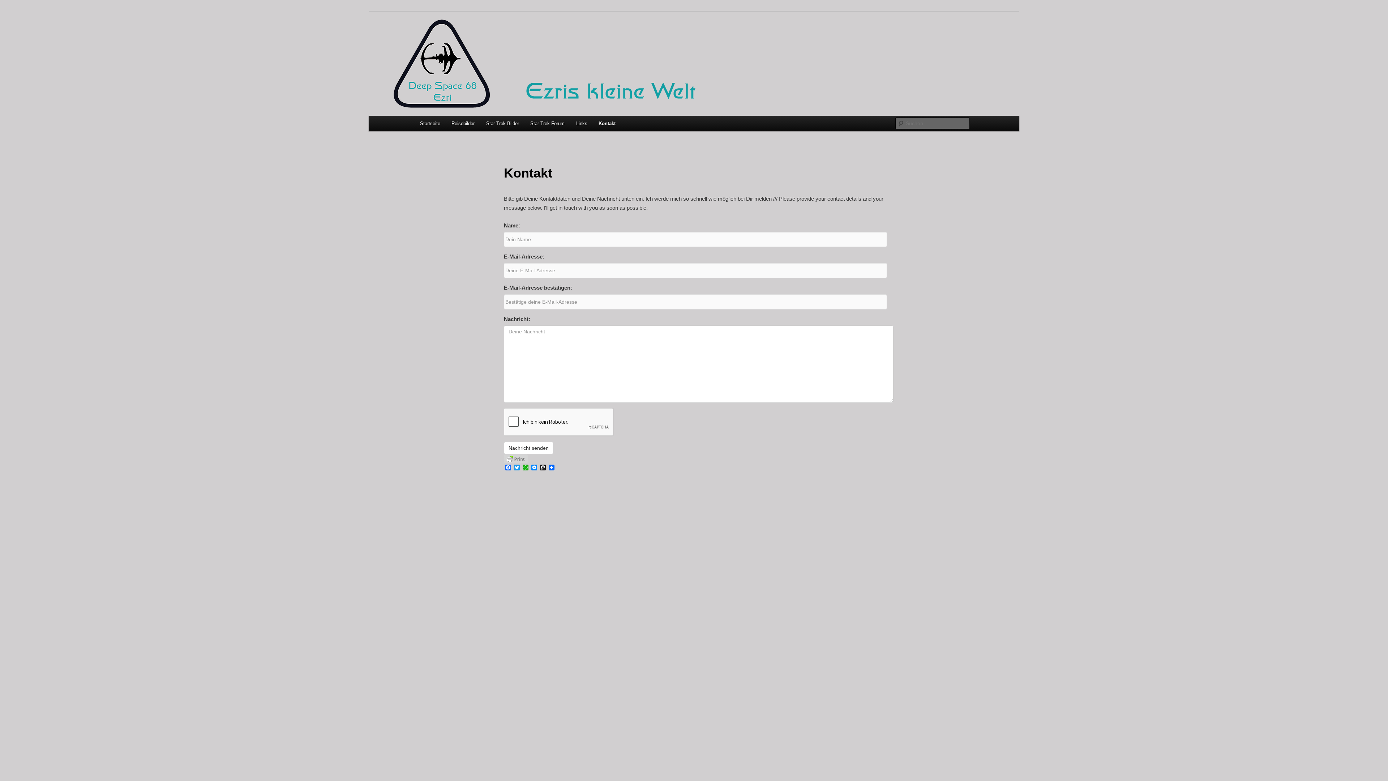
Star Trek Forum (547, 123)
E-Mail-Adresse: (524, 256)
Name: (512, 225)
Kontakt (607, 123)
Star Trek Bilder (502, 123)
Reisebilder (463, 123)
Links (581, 123)
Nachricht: (517, 319)
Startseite (430, 123)
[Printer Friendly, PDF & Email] (516, 458)
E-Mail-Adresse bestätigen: (538, 288)
